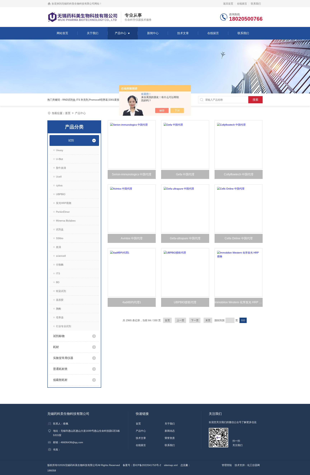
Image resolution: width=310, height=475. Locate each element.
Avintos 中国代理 (131, 238)
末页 (207, 320)
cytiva (59, 185)
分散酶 (60, 264)
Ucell (59, 176)
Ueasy (59, 150)
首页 (68, 113)
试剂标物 (59, 336)
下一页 (195, 320)
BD (57, 282)
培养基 (60, 317)
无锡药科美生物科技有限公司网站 (80, 3)
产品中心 (120, 33)
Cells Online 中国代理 (239, 238)
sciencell (61, 255)
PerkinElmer (63, 211)
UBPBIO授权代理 (185, 302)
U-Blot (59, 159)
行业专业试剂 (63, 326)
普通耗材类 (60, 368)
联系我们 (256, 3)
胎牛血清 (61, 167)
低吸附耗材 (60, 379)
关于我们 (92, 33)
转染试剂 (61, 291)
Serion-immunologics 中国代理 (131, 174)
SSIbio (59, 238)
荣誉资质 (170, 438)
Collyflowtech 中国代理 (238, 174)
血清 (58, 247)
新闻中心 (153, 33)
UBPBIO (60, 194)
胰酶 (58, 308)
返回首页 (228, 3)
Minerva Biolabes (66, 220)
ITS (58, 273)
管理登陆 (227, 465)
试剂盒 (60, 229)
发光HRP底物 (63, 203)
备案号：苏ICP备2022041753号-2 (142, 465)
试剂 (71, 140)
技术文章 (183, 33)
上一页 (180, 320)
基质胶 (60, 299)
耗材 (56, 347)
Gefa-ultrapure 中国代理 (185, 238)
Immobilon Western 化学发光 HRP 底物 (239, 302)
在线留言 (242, 3)
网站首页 (62, 33)
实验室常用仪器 (63, 357)
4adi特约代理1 (131, 302)
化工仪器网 (253, 465)
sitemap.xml (171, 465)
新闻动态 (170, 430)
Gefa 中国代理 (185, 174)
